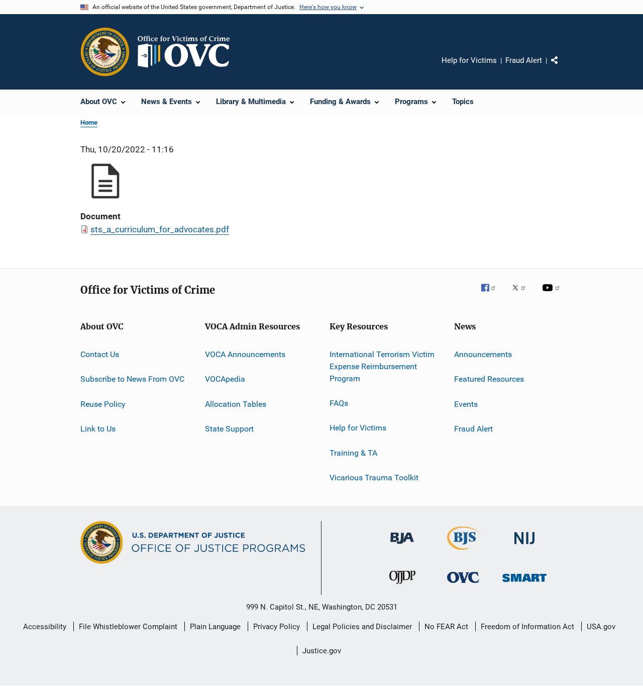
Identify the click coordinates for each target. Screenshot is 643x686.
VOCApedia (225, 379)
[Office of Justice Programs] (105, 51)
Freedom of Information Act (527, 626)
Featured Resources (489, 379)
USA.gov (601, 626)
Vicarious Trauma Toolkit (374, 477)
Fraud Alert (523, 60)
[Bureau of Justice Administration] (402, 545)
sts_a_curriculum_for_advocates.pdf (159, 229)
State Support (229, 429)
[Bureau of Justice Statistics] (463, 551)
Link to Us (98, 429)
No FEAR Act (446, 626)
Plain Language (215, 626)
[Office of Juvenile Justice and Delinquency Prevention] (402, 585)
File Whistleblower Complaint (128, 626)
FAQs (339, 403)
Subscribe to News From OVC (132, 379)
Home (88, 122)
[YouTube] (553, 295)
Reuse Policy (103, 404)
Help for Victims (469, 60)
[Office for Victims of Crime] (463, 584)
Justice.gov (321, 650)
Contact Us (99, 354)
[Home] (188, 52)
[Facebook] (492, 295)
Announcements (483, 354)
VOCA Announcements (245, 354)
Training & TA (353, 452)
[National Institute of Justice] (524, 546)
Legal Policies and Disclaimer (362, 626)
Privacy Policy (276, 626)
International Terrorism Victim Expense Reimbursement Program (382, 366)
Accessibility (44, 626)
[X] (522, 295)
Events (466, 404)
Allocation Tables (235, 404)
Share (563, 67)
